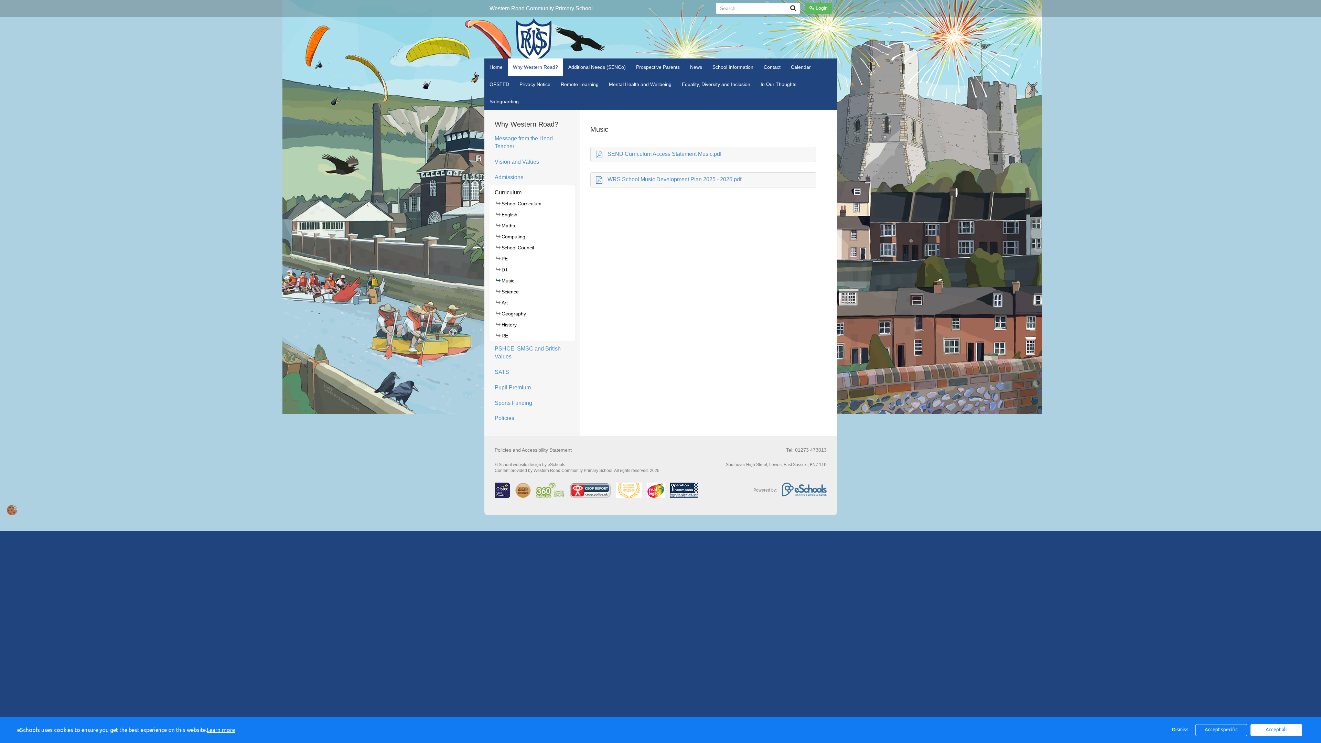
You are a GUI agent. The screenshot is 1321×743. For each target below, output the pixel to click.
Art (505, 302)
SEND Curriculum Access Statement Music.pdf (664, 154)
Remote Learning (580, 84)
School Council (518, 247)
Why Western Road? (535, 67)
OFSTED (499, 84)
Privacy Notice (534, 84)
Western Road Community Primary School (541, 8)
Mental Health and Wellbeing (640, 84)
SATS (502, 372)
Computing (513, 236)
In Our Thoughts (778, 84)
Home (496, 67)
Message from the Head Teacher (524, 142)
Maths (508, 225)
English (509, 214)
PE (505, 258)
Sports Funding (513, 403)
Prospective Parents (658, 67)
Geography (514, 313)
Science (510, 291)
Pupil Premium (513, 387)
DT (505, 269)
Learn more (221, 730)
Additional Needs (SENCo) (597, 67)
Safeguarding (504, 101)
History (509, 324)
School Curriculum (521, 203)
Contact (772, 67)
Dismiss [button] (1180, 729)
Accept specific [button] (1221, 729)
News (696, 67)
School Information (732, 67)
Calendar (801, 67)
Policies (504, 418)
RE (505, 335)
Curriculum (508, 192)
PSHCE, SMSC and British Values (528, 352)
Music (508, 280)
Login (821, 8)
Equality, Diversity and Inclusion (716, 84)
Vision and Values (517, 162)
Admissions (509, 177)
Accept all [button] (1276, 729)
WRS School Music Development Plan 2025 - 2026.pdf (674, 179)
